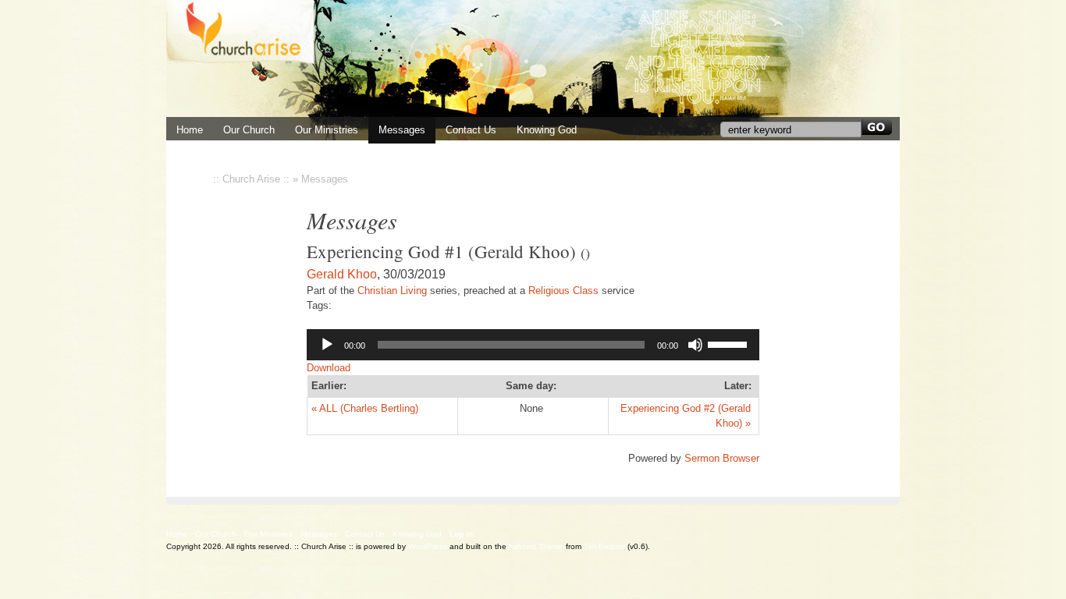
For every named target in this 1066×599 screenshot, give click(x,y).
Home (176, 534)
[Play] (327, 345)
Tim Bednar (604, 546)
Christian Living (392, 290)
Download (328, 368)
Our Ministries (326, 130)
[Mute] (695, 345)
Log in (461, 534)
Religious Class (563, 290)
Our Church (249, 130)
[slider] (730, 343)
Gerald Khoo (342, 274)
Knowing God (547, 130)
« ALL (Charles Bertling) (364, 408)
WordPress (427, 546)
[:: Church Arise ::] (533, 58)
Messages (401, 130)
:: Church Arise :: (251, 179)
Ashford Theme (535, 546)
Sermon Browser (721, 458)
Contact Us (471, 130)
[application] (533, 344)
